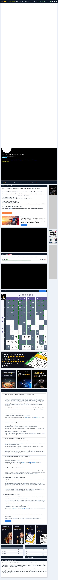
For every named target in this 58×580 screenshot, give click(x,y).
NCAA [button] (31, 1)
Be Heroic (24, 225)
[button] (56, 1)
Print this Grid (43, 290)
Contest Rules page (36, 417)
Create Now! (8, 520)
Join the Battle (26, 182)
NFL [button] (22, 1)
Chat (11, 182)
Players (14, 182)
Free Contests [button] (42, 1)
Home (8, 182)
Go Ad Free (36, 182)
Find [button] (17, 1)
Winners (21, 182)
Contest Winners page (25, 508)
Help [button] (37, 1)
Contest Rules (10, 208)
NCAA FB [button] (26, 1)
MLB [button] (34, 1)
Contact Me (4, 157)
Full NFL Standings (5, 557)
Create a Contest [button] (12, 1)
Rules (18, 182)
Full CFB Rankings (29, 557)
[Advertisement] (29, 172)
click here (27, 417)
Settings (31, 182)
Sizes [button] (20, 1)
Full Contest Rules (7, 213)
